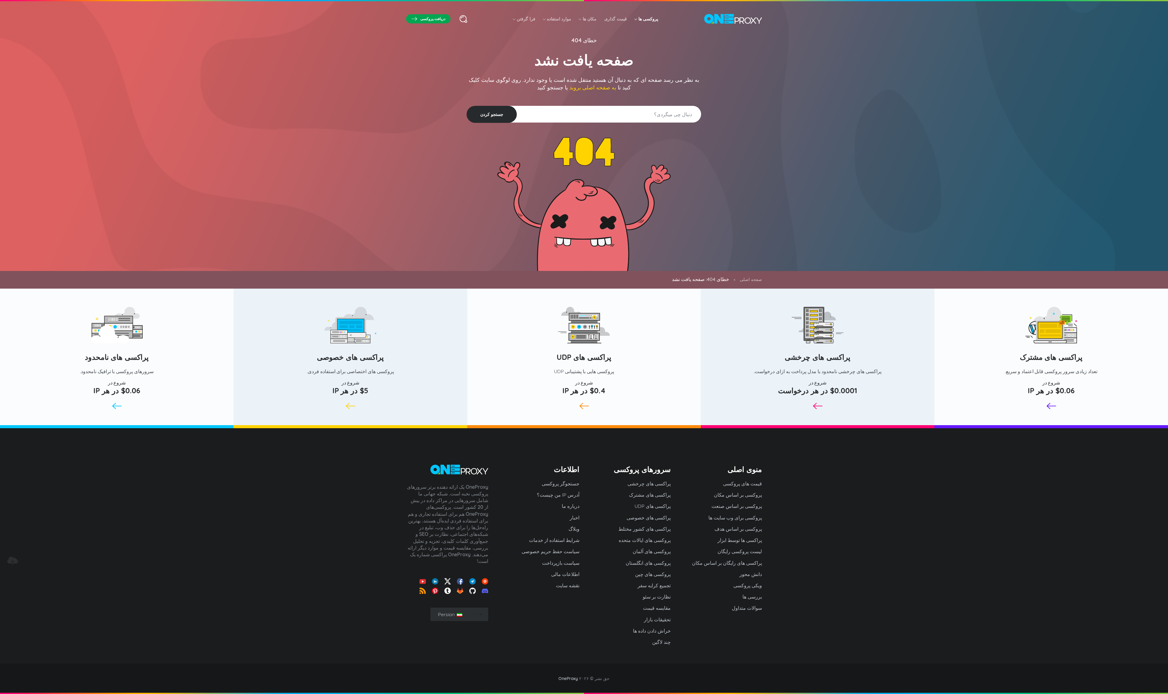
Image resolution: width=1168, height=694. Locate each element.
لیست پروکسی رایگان (740, 551)
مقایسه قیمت (657, 608)
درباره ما (570, 506)
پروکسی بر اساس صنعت (736, 506)
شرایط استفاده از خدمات (554, 540)
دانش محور (750, 574)
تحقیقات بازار (657, 619)
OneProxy (568, 678)
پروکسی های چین (653, 574)
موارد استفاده (559, 19)
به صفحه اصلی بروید (593, 87)
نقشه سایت (567, 585)
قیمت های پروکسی (742, 484)
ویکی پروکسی (747, 585)
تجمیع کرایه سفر (654, 585)
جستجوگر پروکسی (560, 484)
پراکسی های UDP (584, 357)
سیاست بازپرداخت (560, 563)
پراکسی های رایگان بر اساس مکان (727, 563)
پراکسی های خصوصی (350, 357)
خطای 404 (584, 40)
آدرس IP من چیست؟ (558, 495)
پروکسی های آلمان (652, 551)
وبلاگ (573, 529)
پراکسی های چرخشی (817, 357)
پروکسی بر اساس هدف (738, 529)
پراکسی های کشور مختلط (644, 529)
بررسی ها (752, 597)
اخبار (574, 518)
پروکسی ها (648, 19)
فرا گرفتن (526, 19)
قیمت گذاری (615, 19)
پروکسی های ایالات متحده (645, 540)
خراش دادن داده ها (652, 631)
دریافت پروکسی (432, 18)
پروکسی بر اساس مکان (738, 495)
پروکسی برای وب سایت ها (735, 518)
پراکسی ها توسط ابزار (740, 540)
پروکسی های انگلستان (648, 563)
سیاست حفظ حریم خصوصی (550, 551)
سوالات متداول (747, 608)
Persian (447, 614)
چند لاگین (661, 642)
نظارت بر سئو (657, 597)
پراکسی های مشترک (1051, 357)
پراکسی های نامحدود (117, 357)
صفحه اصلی (751, 279)
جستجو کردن (491, 114)
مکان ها (589, 19)
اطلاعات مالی (565, 574)
